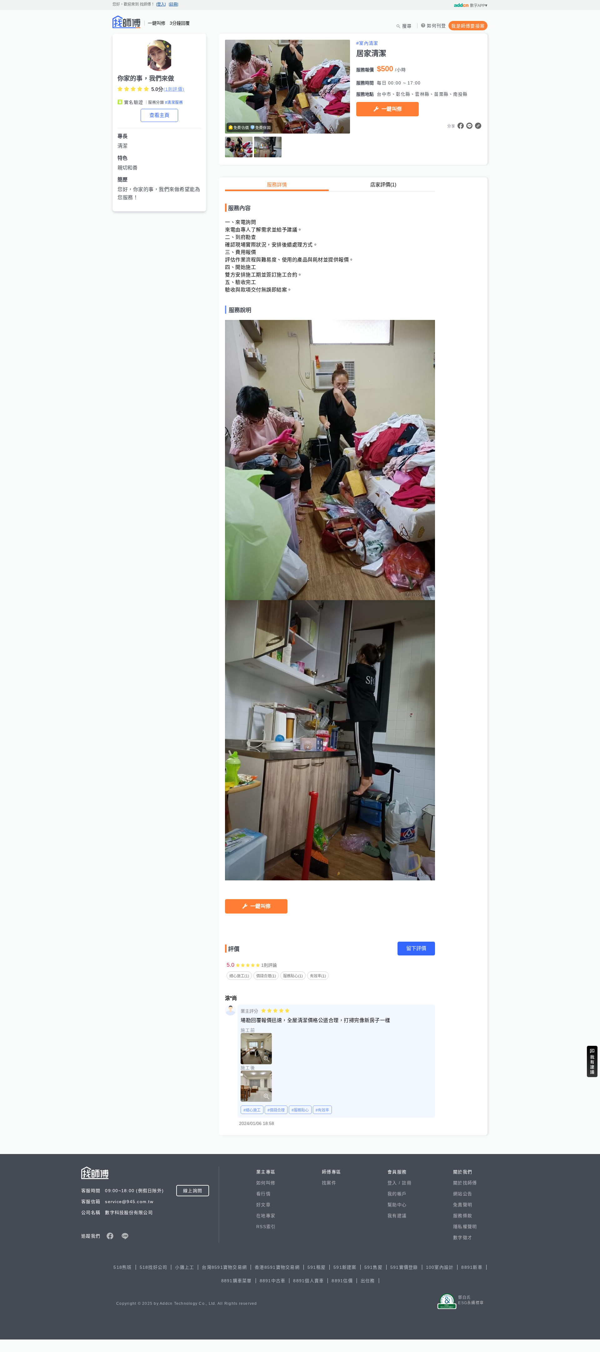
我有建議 (397, 1215)
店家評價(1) (383, 184)
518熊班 (122, 1267)
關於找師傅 (465, 1182)
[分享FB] (461, 126)
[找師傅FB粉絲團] (110, 1236)
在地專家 (265, 1215)
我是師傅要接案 (468, 25)
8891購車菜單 (236, 1280)
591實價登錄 (404, 1267)
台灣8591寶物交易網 (224, 1267)
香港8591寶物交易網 (277, 1267)
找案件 (329, 1182)
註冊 (407, 1182)
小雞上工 (184, 1267)
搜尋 (407, 25)
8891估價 (342, 1280)
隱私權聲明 (465, 1226)
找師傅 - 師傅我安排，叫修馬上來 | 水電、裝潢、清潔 (126, 22)
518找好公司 (154, 1267)
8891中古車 (273, 1280)
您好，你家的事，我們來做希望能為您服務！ (159, 193)
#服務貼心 (300, 1110)
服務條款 (462, 1215)
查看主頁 (159, 115)
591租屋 (317, 1267)
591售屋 (373, 1267)
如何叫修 (265, 1182)
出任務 (368, 1280)
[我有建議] (592, 1061)
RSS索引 (266, 1226)
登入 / (395, 1182)
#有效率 (322, 1110)
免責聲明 (462, 1204)
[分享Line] (469, 126)
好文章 (263, 1204)
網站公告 (462, 1193)
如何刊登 (436, 25)
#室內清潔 (367, 43)
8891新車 (471, 1267)
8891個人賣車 (308, 1280)
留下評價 (416, 948)
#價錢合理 (276, 1110)
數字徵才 (462, 1237)
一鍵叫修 (392, 109)
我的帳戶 (397, 1193)
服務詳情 (277, 184)
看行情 (263, 1193)
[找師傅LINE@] (125, 1236)
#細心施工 (252, 1110)
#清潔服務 (174, 102)
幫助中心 (397, 1204)
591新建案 (345, 1267)
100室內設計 (440, 1267)
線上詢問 (192, 1190)
